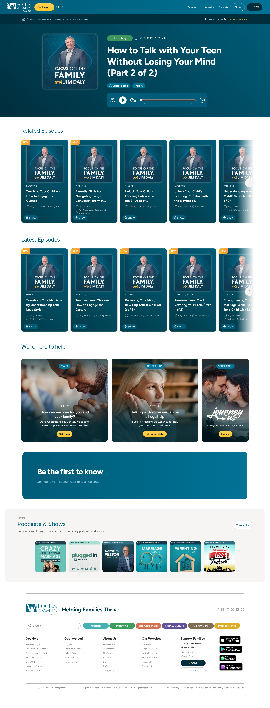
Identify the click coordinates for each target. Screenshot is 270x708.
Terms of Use (186, 687)
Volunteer (69, 657)
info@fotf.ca (61, 687)
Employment (70, 662)
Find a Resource (33, 657)
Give (256, 7)
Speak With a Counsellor (37, 648)
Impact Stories (227, 625)
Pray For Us (69, 644)
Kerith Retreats (149, 653)
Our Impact (108, 648)
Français (223, 7)
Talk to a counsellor (154, 434)
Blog (105, 662)
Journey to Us (148, 644)
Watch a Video (33, 670)
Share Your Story (72, 648)
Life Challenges (148, 625)
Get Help (43, 7)
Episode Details (120, 85)
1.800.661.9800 (45, 687)
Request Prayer (33, 644)
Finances (107, 657)
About (208, 7)
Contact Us (108, 670)
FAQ (105, 666)
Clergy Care (200, 625)
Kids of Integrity (149, 657)
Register (225, 434)
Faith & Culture (174, 625)
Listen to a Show (34, 666)
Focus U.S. (147, 666)
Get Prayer (64, 434)
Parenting (120, 38)
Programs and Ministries (37, 653)
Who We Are (109, 644)
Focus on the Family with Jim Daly (50, 19)
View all (240, 524)
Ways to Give (187, 656)
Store (238, 7)
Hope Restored (149, 648)
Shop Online (32, 662)
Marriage (95, 625)
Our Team (108, 653)
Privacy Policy (172, 687)
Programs (193, 7)
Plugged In (147, 662)
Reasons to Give (189, 652)
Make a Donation (72, 653)
